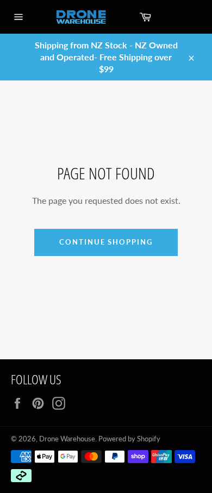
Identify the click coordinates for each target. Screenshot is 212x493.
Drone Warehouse (67, 438)
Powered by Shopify (129, 438)
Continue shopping (106, 242)
